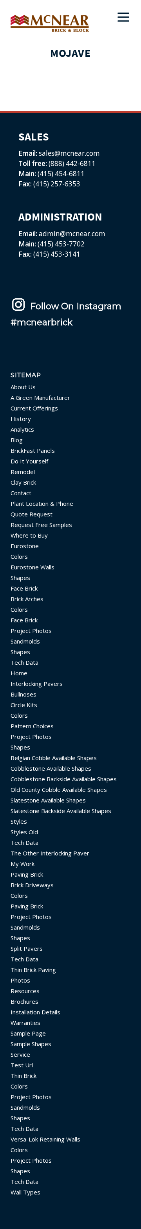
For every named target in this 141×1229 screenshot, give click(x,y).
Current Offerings (34, 408)
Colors (19, 556)
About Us (23, 387)
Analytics (22, 429)
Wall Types (25, 1192)
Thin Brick (23, 1075)
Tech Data (24, 662)
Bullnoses (23, 694)
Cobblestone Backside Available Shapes (64, 779)
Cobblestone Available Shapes (51, 768)
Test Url (22, 1065)
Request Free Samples (41, 525)
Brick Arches (27, 599)
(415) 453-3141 (56, 254)
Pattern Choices (32, 726)
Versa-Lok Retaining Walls (45, 1139)
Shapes (20, 578)
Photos (20, 980)
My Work (22, 864)
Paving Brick (27, 874)
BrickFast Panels (33, 450)
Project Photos (31, 631)
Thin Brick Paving (33, 970)
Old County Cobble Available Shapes (59, 789)
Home (19, 673)
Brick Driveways (32, 885)
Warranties (25, 1023)
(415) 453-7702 (61, 243)
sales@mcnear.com (68, 153)
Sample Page (28, 1033)
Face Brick (24, 588)
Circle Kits (24, 705)
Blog (17, 440)
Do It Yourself (29, 461)
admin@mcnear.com (71, 233)
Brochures (24, 1001)
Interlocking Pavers (37, 683)
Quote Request (31, 514)
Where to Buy (29, 535)
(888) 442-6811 (72, 163)
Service (20, 1054)
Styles (19, 821)
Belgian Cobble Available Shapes (54, 758)
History (21, 419)
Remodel (23, 472)
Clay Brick (23, 482)
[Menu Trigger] (123, 16)
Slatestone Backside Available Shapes (61, 811)
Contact (21, 493)
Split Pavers (27, 948)
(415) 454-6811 (61, 173)
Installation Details (35, 1012)
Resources (25, 991)
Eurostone (25, 546)
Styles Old (24, 832)
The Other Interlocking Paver (50, 853)
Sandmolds (25, 641)
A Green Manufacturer (40, 397)
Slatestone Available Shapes (48, 800)
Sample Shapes (31, 1044)
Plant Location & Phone (42, 503)
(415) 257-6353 (56, 183)
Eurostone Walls (32, 567)
